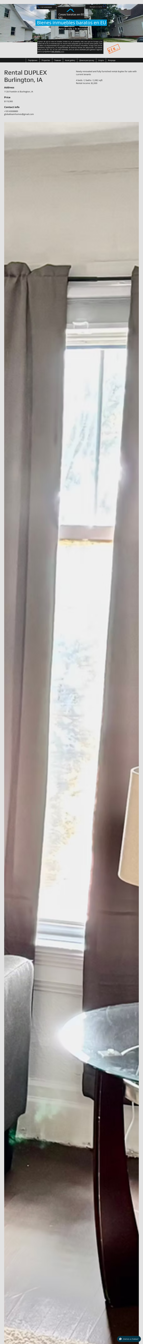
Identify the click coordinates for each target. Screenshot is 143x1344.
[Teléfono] (38, 7)
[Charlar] (104, 5)
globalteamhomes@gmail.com (19, 114)
